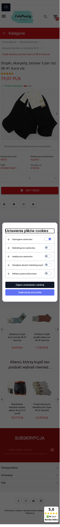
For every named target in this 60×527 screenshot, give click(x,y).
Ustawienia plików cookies (26, 231)
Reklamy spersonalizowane (24, 274)
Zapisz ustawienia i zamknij (30, 284)
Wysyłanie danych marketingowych (27, 265)
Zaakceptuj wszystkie (30, 292)
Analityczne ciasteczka (22, 256)
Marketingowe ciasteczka (23, 248)
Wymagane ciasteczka (22, 239)
